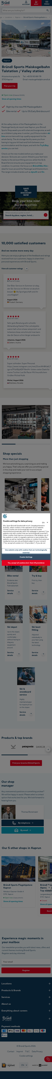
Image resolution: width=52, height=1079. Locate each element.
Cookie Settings (26, 557)
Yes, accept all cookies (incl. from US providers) (26, 563)
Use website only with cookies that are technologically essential (26, 551)
